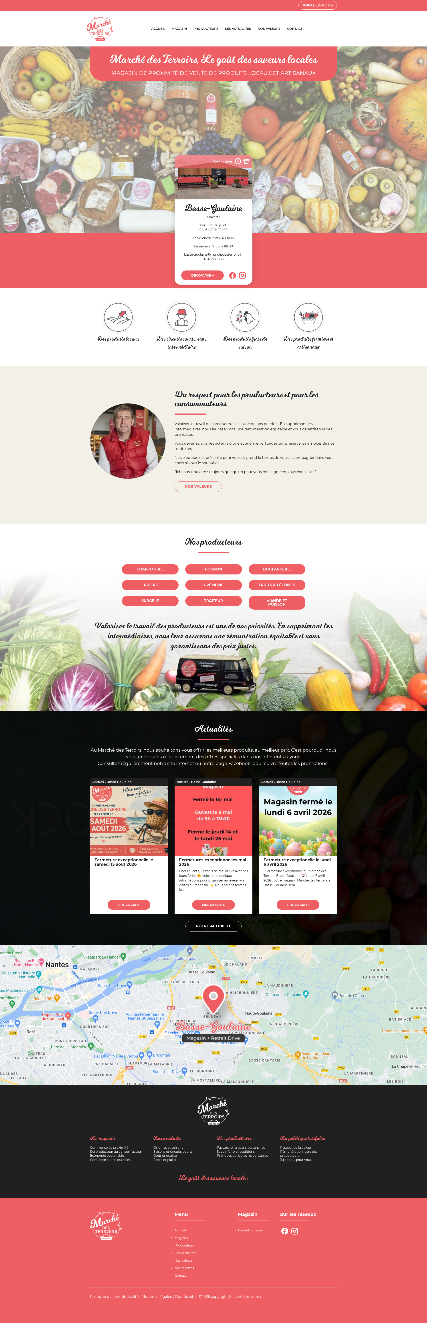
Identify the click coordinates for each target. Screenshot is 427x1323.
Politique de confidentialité (114, 1297)
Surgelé (150, 601)
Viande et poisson (277, 602)
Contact (294, 29)
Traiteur (213, 601)
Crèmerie (214, 585)
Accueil (158, 29)
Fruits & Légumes (277, 585)
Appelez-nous (318, 5)
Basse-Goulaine (250, 1230)
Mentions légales (157, 1297)
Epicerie (150, 585)
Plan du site (185, 1297)
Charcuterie (150, 569)
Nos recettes (184, 1268)
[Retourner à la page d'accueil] (100, 28)
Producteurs (205, 29)
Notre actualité (213, 926)
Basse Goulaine (119, 782)
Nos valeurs (269, 29)
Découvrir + (202, 275)
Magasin (179, 29)
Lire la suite (129, 905)
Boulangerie (277, 569)
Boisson (213, 569)
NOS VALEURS (198, 486)
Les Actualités (238, 29)
